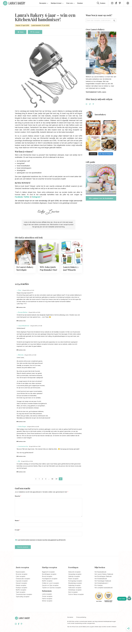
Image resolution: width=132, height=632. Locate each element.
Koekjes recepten (21, 588)
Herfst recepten (47, 598)
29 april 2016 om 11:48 (34, 446)
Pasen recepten (73, 579)
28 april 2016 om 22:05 (33, 426)
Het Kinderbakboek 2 (101, 583)
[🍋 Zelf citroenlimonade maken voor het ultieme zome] (93, 143)
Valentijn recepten (74, 576)
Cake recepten (20, 576)
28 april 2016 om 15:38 (36, 325)
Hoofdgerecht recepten (49, 579)
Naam (17, 520)
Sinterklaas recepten (75, 590)
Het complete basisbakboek (103, 588)
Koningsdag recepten (75, 581)
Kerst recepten (73, 592)
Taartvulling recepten (22, 596)
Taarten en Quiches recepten (51, 588)
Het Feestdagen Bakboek (102, 581)
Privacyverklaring (81, 617)
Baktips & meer (56, 3)
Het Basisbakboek (100, 572)
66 (52, 479)
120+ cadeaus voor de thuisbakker (101, 198)
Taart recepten (20, 592)
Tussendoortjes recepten (24, 594)
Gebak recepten (21, 585)
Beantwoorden (22, 307)
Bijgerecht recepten (48, 572)
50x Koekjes (98, 585)
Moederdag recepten (75, 583)
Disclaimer (70, 617)
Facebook (19, 197)
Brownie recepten (21, 574)
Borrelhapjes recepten (49, 574)
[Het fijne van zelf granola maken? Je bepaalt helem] (93, 127)
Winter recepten (47, 601)
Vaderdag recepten (74, 585)
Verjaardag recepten (74, 574)
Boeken (80, 3)
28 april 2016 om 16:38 (30, 355)
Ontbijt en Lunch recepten (50, 583)
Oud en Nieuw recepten (76, 594)
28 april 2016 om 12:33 (28, 290)
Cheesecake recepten (23, 579)
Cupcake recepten (22, 581)
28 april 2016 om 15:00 (34, 312)
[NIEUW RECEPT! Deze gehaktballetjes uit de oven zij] (108, 143)
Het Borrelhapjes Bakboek (103, 576)
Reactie (18, 496)
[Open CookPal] (129, 599)
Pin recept (35, 32)
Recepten (42, 3)
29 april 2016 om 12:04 (27, 461)
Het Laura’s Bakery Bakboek (103, 574)
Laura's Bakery (14, 3)
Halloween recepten (74, 588)
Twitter (26, 197)
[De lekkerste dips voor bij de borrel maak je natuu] (108, 127)
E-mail (17, 530)
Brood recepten (47, 576)
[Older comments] (36, 478)
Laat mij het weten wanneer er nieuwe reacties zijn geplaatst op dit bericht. (42, 540)
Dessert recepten (21, 583)
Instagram (36, 197)
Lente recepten (47, 594)
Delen (22, 32)
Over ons (69, 3)
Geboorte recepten (74, 572)
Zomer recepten (47, 596)
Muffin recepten (21, 590)
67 (56, 479)
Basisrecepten (20, 572)
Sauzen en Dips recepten (50, 585)
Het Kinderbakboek (100, 579)
